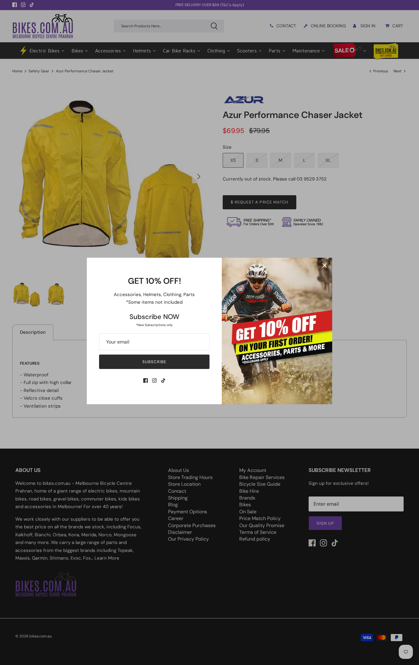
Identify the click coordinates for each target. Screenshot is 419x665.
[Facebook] (145, 380)
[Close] (324, 265)
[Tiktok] (163, 380)
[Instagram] (154, 380)
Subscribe (154, 361)
